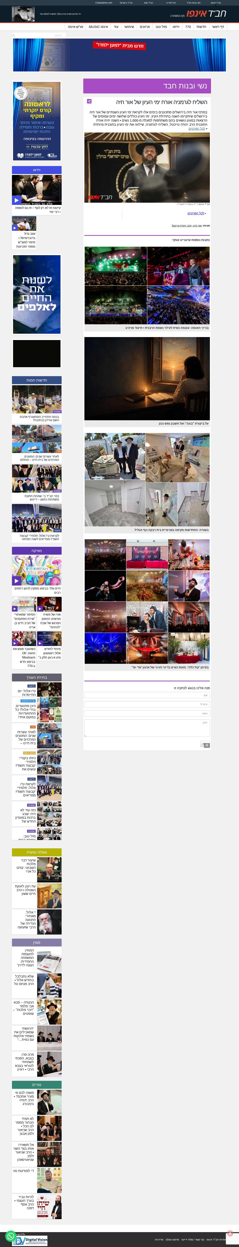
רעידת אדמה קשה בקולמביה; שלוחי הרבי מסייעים (27, 698)
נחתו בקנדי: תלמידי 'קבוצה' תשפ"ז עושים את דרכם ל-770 (26, 802)
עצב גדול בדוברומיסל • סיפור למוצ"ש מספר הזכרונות (25, 240)
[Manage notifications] (230, 1233)
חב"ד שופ (148, 2)
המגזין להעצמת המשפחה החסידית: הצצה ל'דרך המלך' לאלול (25, 959)
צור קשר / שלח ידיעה (192, 1239)
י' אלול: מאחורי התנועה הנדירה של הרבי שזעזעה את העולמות (27, 921)
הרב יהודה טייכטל (182, 225)
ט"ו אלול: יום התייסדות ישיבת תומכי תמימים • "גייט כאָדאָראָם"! (25, 724)
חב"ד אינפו (216, 2)
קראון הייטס (29, 790)
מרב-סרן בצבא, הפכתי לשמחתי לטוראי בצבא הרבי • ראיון (24, 1062)
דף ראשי (218, 27)
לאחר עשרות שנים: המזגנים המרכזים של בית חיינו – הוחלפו (25, 776)
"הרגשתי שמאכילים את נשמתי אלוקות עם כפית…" (24, 1034)
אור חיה (197, 225)
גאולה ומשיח (37, 852)
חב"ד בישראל (126, 2)
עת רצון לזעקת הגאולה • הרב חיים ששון (25, 890)
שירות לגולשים (28, 738)
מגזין (36, 942)
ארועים (145, 27)
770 (188, 27)
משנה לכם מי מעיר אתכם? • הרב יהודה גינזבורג (24, 1098)
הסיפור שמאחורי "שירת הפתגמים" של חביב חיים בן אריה (24, 621)
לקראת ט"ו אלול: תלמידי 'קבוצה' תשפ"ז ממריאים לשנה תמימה (26, 828)
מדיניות (159, 1239)
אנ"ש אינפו (75, 27)
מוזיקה (37, 551)
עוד (116, 27)
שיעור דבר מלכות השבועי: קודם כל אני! (26, 865)
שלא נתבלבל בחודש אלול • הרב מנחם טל (24, 980)
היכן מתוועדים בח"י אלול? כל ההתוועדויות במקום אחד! (25, 748)
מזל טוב (161, 27)
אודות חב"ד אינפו (216, 1239)
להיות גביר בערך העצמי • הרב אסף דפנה (24, 1202)
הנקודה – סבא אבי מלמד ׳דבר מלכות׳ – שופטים (23, 1008)
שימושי (129, 27)
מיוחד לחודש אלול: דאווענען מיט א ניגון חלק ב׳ (49, 653)
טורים (36, 1085)
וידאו (176, 27)
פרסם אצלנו (172, 1239)
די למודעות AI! (23, 1171)
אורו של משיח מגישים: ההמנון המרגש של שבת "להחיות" (50, 621)
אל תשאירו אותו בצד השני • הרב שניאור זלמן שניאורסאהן (23, 1152)
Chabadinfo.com (103, 2)
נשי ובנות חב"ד (194, 2)
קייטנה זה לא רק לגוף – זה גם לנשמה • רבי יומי (38, 210)
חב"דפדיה (171, 2)
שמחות (57, 412)
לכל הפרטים (197, 128)
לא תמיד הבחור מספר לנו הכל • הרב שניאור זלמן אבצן (24, 1126)
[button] (10, 1236)
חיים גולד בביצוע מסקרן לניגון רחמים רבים (38, 590)
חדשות (201, 27)
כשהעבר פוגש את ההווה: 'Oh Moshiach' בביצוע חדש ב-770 (24, 657)
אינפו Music (98, 27)
